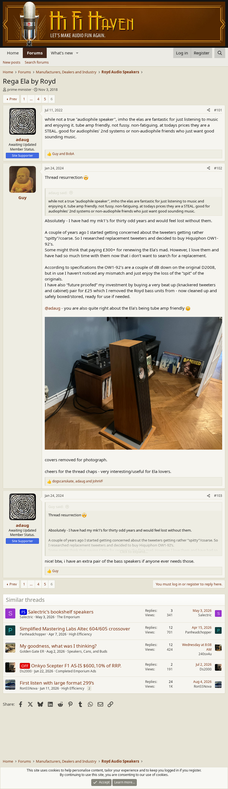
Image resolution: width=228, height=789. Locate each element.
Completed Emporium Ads (76, 671)
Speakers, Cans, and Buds (87, 651)
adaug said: (57, 192)
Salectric (26, 617)
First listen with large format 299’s (57, 683)
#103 (218, 495)
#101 (218, 110)
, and (77, 481)
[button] (77, 53)
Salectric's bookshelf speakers (60, 611)
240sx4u (205, 654)
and (63, 154)
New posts (11, 62)
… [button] (31, 98)
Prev (13, 98)
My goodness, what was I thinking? (58, 646)
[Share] (208, 110)
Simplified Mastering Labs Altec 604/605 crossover (75, 628)
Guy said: (55, 506)
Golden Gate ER (32, 651)
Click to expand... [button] (134, 551)
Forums (35, 53)
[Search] (219, 53)
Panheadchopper (33, 634)
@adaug (52, 308)
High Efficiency (80, 634)
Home (13, 53)
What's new (62, 53)
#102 (218, 168)
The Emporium (68, 617)
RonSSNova (29, 688)
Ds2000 (26, 671)
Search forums (37, 62)
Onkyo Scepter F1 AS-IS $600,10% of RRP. (76, 665)
